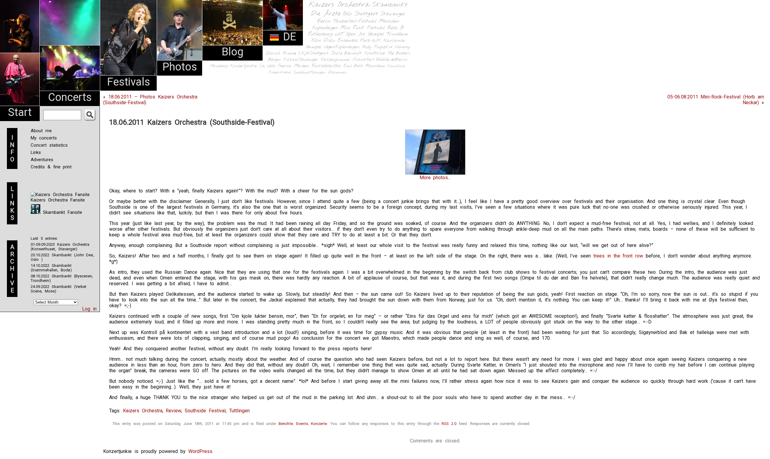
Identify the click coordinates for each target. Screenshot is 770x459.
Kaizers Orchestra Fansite (58, 200)
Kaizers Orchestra (339, 5)
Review (173, 411)
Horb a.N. (370, 40)
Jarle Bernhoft (346, 53)
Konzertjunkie (243, 66)
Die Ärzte (325, 14)
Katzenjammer (335, 60)
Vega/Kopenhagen (342, 47)
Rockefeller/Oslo (326, 66)
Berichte (286, 423)
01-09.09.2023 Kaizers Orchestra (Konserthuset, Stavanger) (60, 246)
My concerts (44, 138)
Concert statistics (49, 145)
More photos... (435, 177)
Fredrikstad (280, 72)
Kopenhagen (325, 28)
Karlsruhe (394, 40)
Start (20, 112)
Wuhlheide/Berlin (392, 60)
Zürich (273, 53)
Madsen (301, 66)
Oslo (347, 13)
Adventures (42, 159)
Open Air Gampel (365, 34)
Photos (179, 67)
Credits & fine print (51, 167)
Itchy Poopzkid (377, 47)
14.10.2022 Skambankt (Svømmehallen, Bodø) (51, 267)
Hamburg (219, 66)
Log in (89, 309)
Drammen (337, 72)
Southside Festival (205, 411)
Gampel (314, 47)
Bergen (274, 60)
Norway (403, 47)
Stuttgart (366, 13)
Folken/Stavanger (300, 60)
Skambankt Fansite (61, 212)
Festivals (128, 82)
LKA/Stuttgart (313, 53)
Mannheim (375, 66)
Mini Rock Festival (362, 28)
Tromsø (289, 53)
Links (36, 152)
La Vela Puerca (275, 66)
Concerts (70, 97)
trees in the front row (618, 256)
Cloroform (396, 66)
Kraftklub (374, 53)
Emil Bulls (353, 66)
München (389, 21)
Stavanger (392, 14)
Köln (316, 40)
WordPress (200, 451)
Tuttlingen (239, 411)
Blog (232, 51)
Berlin (324, 21)
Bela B (395, 28)
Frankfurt (363, 60)
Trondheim (397, 34)
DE (288, 36)
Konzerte (319, 423)
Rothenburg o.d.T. (326, 34)
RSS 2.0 (449, 423)
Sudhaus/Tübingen (309, 72)
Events (302, 423)
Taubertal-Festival (355, 21)
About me (41, 130)
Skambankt (390, 5)
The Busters (399, 53)
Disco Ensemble (341, 40)
